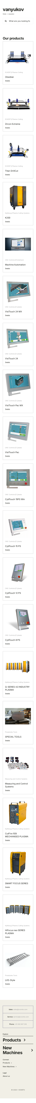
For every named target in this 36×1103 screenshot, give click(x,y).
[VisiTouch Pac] (18, 432)
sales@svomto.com (20, 1009)
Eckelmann (20, 260)
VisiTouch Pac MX (14, 405)
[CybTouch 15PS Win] (18, 479)
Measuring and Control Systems (16, 779)
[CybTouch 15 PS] (18, 525)
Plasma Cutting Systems (21, 213)
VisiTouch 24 (11, 358)
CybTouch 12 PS (13, 593)
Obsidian (9, 77)
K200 (7, 217)
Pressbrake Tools (11, 732)
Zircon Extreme (12, 124)
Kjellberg (8, 213)
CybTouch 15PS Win (15, 499)
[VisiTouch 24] (18, 338)
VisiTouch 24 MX (13, 311)
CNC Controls (10, 260)
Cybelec (19, 307)
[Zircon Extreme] (18, 103)
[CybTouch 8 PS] (18, 619)
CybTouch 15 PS (13, 546)
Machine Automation (15, 264)
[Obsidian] (18, 56)
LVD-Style (10, 980)
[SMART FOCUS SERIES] (18, 863)
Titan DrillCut (11, 171)
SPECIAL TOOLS (13, 737)
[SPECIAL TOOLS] (18, 716)
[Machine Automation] (18, 244)
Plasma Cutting (17, 72)
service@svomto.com (21, 1017)
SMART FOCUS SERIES (16, 883)
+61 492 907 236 (21, 1024)
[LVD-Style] (18, 959)
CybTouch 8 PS (12, 640)
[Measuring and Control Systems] (18, 763)
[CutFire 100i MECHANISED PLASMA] (18, 813)
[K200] (18, 197)
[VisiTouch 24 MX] (18, 291)
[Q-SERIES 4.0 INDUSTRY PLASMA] (18, 666)
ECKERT (8, 72)
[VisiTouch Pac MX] (18, 385)
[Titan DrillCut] (18, 150)
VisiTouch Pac (12, 452)
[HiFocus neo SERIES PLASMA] (18, 910)
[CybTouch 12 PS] (18, 572)
